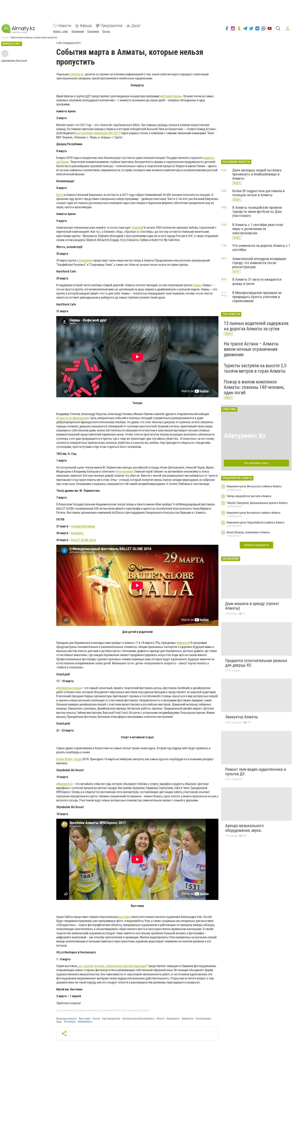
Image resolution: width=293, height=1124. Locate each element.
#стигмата (70, 1021)
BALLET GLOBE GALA (83, 540)
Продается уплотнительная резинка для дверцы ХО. (256, 663)
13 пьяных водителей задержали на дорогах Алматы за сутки (256, 325)
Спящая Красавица (83, 526)
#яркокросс (173, 1018)
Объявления (78, 31)
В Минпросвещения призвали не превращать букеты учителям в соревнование (256, 297)
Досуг (136, 25)
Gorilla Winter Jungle (69, 759)
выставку (124, 917)
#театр (96, 1018)
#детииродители (111, 1018)
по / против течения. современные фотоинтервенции (113, 966)
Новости (64, 25)
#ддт (59, 1021)
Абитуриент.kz (245, 436)
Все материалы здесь (256, 463)
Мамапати (183, 643)
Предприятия (111, 25)
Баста (60, 195)
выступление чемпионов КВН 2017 (98, 133)
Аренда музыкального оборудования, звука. (244, 828)
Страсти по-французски (73, 418)
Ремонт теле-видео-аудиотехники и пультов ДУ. (255, 771)
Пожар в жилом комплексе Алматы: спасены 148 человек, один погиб (254, 387)
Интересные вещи (69, 688)
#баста (160, 1018)
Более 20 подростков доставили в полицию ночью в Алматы (258, 193)
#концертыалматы (66, 1018)
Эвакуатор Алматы (241, 717)
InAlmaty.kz (76, 74)
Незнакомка (124, 471)
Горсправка (93, 31)
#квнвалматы (85, 1021)
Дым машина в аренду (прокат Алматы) (252, 606)
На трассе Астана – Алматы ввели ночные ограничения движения (251, 349)
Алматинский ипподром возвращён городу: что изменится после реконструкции (259, 263)
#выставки (84, 1018)
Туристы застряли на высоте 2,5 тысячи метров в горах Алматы (255, 368)
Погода (106, 31)
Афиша (86, 25)
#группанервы (203, 1018)
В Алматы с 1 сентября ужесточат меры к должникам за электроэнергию (258, 229)
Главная (4, 37)
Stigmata (137, 227)
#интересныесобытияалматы (138, 1018)
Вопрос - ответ (60, 31)
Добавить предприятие (256, 545)
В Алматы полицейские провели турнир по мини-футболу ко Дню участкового (257, 211)
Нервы (197, 285)
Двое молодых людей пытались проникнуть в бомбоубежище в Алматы (257, 174)
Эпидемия (84, 260)
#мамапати (188, 1018)
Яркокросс (64, 784)
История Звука (171, 96)
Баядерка (77, 533)
